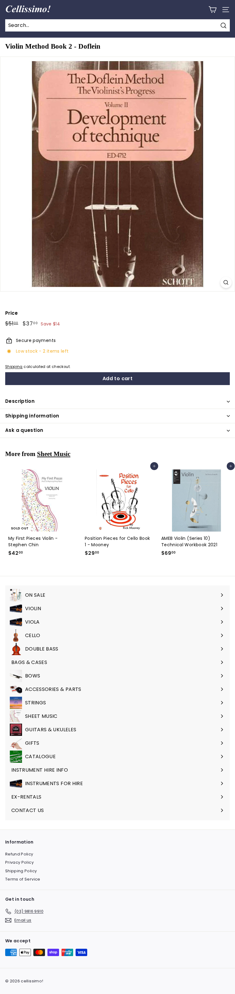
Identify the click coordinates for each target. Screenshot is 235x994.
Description (20, 401)
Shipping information (32, 416)
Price (11, 313)
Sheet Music (53, 454)
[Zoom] (226, 282)
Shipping (14, 366)
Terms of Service (22, 879)
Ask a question (24, 430)
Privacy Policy (19, 862)
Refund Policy (19, 854)
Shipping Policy (21, 871)
